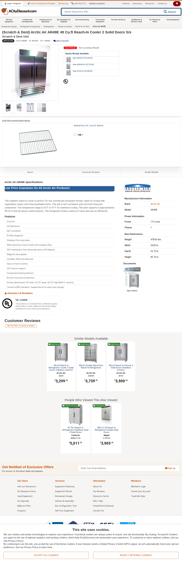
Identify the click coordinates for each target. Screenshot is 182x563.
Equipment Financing (64, 486)
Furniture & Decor (118, 20)
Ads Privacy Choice (13, 541)
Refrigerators (49, 26)
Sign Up (171, 468)
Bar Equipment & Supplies (63, 20)
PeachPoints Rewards (103, 506)
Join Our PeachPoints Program (42, 3)
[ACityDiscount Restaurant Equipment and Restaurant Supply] (19, 11)
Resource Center (101, 496)
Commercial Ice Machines (45, 20)
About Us (97, 486)
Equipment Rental (63, 491)
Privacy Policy (31, 547)
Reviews (91, 172)
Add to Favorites (62, 41)
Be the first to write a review (21, 326)
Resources (137, 3)
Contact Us (162, 3)
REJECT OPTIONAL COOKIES (136, 555)
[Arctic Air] (137, 187)
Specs (30, 172)
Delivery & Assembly (64, 501)
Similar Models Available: (77, 53)
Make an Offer (24, 506)
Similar (151, 172)
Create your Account (141, 491)
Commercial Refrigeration (27, 20)
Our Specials (23, 501)
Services (126, 3)
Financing (64, 3)
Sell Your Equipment (64, 511)
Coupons (21, 511)
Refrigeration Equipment (30, 26)
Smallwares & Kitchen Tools (136, 20)
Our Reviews (99, 491)
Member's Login (138, 486)
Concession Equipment (100, 20)
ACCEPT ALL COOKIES (46, 555)
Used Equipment (173, 20)
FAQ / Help (98, 501)
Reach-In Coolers (65, 26)
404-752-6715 (80, 3)
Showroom (149, 3)
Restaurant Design (64, 496)
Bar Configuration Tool (65, 506)
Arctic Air (8, 41)
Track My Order (138, 496)
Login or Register (13, 4)
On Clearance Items (154, 20)
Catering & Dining (82, 20)
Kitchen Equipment (9, 20)
